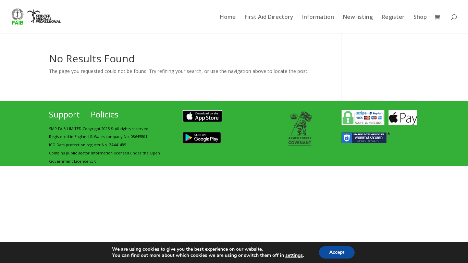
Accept (336, 252)
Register (393, 17)
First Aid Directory (269, 17)
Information (318, 17)
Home (228, 17)
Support (64, 114)
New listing (358, 17)
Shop (420, 17)
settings (294, 255)
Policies (105, 114)
